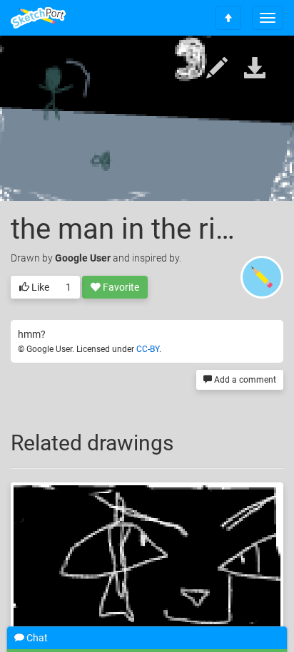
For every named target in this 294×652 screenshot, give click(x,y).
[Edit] (217, 69)
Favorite (120, 287)
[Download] (254, 69)
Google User (83, 258)
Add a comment (244, 380)
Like (39, 287)
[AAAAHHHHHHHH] (147, 560)
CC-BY (147, 349)
